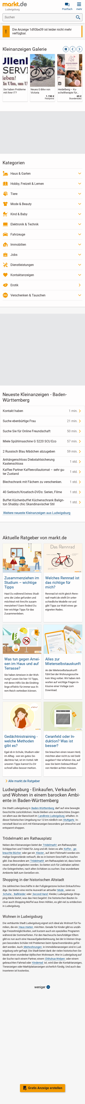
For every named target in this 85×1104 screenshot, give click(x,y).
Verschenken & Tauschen (27, 295)
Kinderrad (37, 962)
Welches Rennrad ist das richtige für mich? (62, 582)
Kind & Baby (18, 214)
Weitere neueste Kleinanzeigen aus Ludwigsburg (36, 513)
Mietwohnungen (33, 946)
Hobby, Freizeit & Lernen (27, 184)
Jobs (13, 255)
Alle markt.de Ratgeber (24, 781)
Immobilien (18, 244)
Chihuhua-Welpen (55, 958)
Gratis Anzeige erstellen (45, 1088)
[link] (15, 77)
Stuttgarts (68, 819)
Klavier (40, 852)
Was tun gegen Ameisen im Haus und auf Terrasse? (22, 664)
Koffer (67, 848)
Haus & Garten (20, 173)
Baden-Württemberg (42, 808)
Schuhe (7, 894)
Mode (60, 890)
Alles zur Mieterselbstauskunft (63, 661)
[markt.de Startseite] (15, 4)
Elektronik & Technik (24, 224)
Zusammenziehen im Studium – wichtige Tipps (21, 582)
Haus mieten (26, 927)
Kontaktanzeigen (22, 275)
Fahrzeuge (17, 234)
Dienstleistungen (22, 265)
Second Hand (40, 894)
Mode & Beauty (21, 204)
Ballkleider (20, 894)
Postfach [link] (67, 9)
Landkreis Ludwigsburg (51, 815)
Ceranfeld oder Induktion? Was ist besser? (60, 741)
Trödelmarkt (50, 844)
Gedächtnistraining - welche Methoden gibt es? (21, 741)
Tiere (13, 194)
